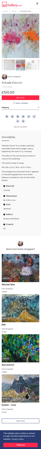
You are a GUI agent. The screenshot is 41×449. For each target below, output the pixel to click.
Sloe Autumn (8, 365)
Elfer (4, 324)
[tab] (20, 107)
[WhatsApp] (34, 116)
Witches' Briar (8, 284)
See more (20, 421)
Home (5, 11)
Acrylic (14, 11)
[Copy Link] (18, 121)
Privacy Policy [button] (18, 439)
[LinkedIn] (29, 116)
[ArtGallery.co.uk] (16, 4)
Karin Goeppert (14, 76)
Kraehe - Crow (9, 405)
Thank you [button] (20, 445)
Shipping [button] (5, 107)
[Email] (23, 116)
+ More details (7, 87)
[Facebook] (7, 116)
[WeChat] (23, 121)
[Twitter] (12, 116)
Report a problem (20, 127)
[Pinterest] (18, 116)
